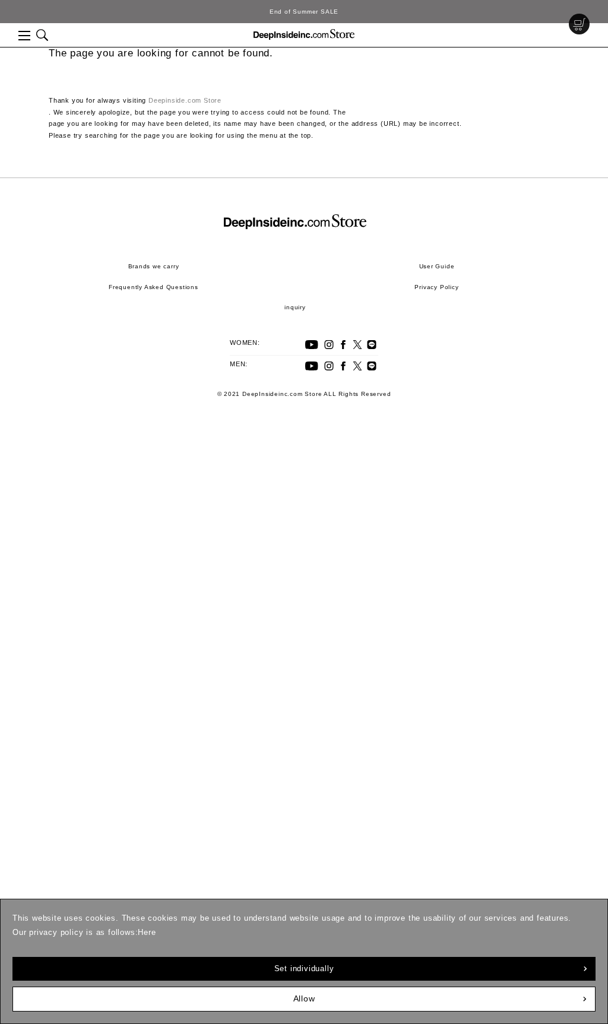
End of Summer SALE (304, 11)
